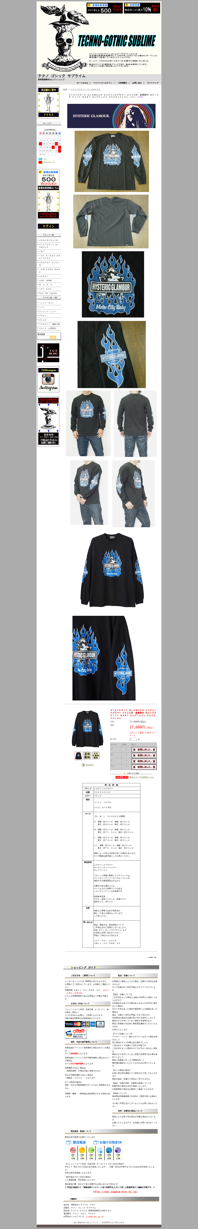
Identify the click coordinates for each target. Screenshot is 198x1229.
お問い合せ (137, 83)
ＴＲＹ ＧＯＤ (45, 289)
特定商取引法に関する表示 (113, 1222)
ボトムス (43, 320)
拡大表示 (89, 765)
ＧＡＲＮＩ (43, 276)
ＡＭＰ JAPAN (45, 280)
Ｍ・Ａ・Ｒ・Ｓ (45, 285)
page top (152, 957)
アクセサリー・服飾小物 (49, 324)
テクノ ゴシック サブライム (62, 76)
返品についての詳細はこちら (141, 777)
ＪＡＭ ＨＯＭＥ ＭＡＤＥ (49, 270)
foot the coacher (48, 293)
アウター (43, 316)
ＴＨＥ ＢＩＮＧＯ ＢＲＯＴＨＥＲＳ (49, 257)
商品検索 (41, 334)
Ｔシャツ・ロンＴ (46, 303)
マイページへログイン (102, 83)
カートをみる (82, 83)
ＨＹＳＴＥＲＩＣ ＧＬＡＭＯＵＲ (49, 245)
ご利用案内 (122, 83)
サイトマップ (152, 83)
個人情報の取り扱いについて (86, 1222)
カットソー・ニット (47, 311)
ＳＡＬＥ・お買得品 (47, 328)
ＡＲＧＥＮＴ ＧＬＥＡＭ (49, 263)
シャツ (42, 307)
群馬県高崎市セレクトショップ (51, 79)
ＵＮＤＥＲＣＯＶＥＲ (48, 240)
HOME (65, 89)
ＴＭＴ (42, 251)
